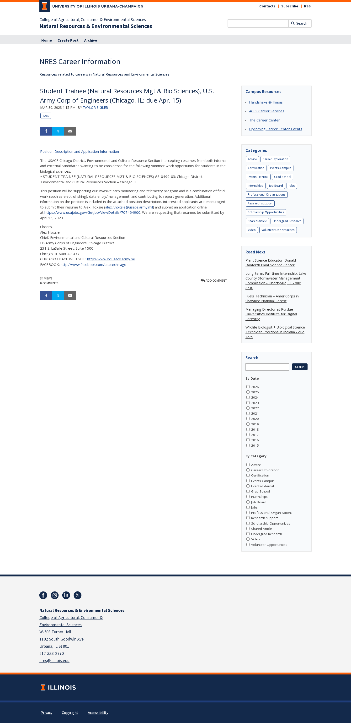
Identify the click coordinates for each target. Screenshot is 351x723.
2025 (255, 392)
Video (252, 230)
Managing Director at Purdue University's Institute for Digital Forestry (271, 314)
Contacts (267, 6)
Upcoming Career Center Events (275, 128)
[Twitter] (77, 595)
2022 (255, 408)
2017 (255, 435)
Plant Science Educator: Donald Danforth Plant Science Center (270, 262)
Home (46, 40)
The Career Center (264, 120)
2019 (255, 424)
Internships (255, 186)
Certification (256, 168)
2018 (255, 429)
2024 (255, 397)
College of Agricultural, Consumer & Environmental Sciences (92, 20)
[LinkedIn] (66, 595)
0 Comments (49, 283)
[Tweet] (58, 131)
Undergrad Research (287, 221)
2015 (255, 445)
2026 (255, 387)
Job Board (276, 186)
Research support (260, 203)
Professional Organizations (267, 194)
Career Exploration (275, 159)
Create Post (68, 40)
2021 (255, 413)
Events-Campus (280, 168)
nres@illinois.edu (54, 661)
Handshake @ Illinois (266, 102)
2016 (255, 440)
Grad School (282, 177)
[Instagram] (54, 595)
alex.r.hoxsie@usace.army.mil (129, 207)
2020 (255, 418)
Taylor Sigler (95, 107)
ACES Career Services (266, 111)
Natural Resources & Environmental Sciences (95, 26)
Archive (90, 40)
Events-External (258, 177)
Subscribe (289, 6)
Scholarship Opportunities (266, 212)
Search (301, 23)
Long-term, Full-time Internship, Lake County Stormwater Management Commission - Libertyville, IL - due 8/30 (275, 280)
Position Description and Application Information (79, 151)
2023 (255, 403)
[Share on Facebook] (46, 131)
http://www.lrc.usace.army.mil (111, 259)
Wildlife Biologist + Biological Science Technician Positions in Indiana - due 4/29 (275, 332)
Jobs (46, 115)
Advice (252, 159)
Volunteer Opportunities (278, 230)
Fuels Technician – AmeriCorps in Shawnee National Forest (272, 298)
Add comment (216, 281)
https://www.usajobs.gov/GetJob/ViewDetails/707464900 (92, 212)
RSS (307, 6)
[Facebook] (43, 595)
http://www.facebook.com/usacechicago (93, 264)
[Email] (70, 131)
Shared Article (257, 221)
